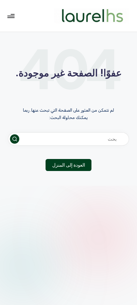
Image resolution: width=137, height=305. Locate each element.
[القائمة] (11, 16)
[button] (14, 139)
